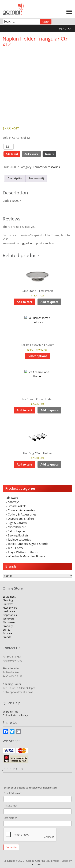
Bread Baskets (17, 506)
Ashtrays (13, 502)
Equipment (9, 596)
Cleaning (8, 600)
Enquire (49, 153)
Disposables (10, 615)
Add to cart (12, 154)
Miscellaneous (17, 527)
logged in (26, 243)
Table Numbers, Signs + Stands (28, 544)
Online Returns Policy (15, 715)
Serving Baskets (18, 535)
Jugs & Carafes (17, 523)
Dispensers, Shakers (21, 519)
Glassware (9, 622)
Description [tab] (16, 178)
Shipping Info (10, 711)
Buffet (6, 629)
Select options (37, 356)
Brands (7, 637)
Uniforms (8, 604)
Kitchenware (10, 607)
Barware (7, 633)
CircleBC (37, 864)
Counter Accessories (21, 510)
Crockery (8, 626)
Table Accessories (19, 540)
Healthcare (9, 611)
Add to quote (31, 154)
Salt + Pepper (16, 531)
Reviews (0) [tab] (36, 178)
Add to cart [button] (24, 302)
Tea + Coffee (16, 548)
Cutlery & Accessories (22, 514)
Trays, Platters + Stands (23, 552)
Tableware (11, 498)
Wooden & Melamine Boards (27, 556)
